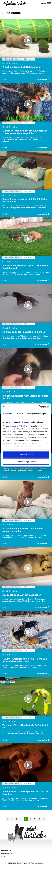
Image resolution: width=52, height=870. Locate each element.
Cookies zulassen (26, 454)
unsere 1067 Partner (19, 426)
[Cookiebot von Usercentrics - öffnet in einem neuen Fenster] (38, 406)
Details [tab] (20, 413)
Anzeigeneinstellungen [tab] (36, 413)
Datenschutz (6, 854)
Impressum (6, 850)
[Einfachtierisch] (14, 4)
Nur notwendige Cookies (26, 462)
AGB (3, 857)
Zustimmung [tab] (8, 413)
